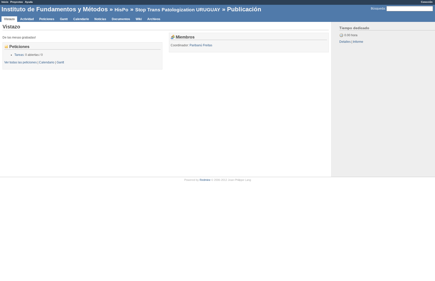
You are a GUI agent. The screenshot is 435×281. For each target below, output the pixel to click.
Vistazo (9, 19)
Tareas (19, 55)
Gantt (64, 19)
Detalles (345, 42)
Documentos (121, 19)
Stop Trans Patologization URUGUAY (177, 9)
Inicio (5, 2)
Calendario (81, 19)
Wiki (139, 19)
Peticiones (46, 19)
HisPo (121, 9)
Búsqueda (378, 8)
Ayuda (29, 2)
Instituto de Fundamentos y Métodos (55, 9)
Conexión (426, 2)
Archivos (153, 19)
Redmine (205, 179)
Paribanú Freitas (201, 45)
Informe (358, 42)
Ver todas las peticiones (20, 62)
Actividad (27, 19)
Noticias (100, 19)
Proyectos (16, 2)
